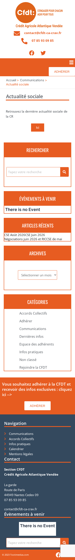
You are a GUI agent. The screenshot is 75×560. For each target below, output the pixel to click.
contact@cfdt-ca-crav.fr (42, 33)
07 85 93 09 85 (43, 40)
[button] (71, 62)
